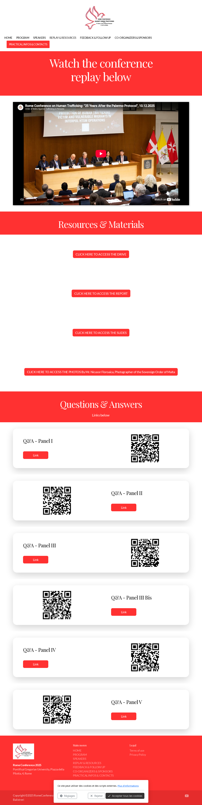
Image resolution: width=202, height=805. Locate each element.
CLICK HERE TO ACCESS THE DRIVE (101, 254)
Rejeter (98, 795)
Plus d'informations (128, 785)
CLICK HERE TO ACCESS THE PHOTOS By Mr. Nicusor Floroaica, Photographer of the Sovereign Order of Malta (101, 372)
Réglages (69, 795)
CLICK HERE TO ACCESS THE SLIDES (101, 333)
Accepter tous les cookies (127, 795)
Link (36, 455)
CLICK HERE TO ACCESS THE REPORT (101, 293)
